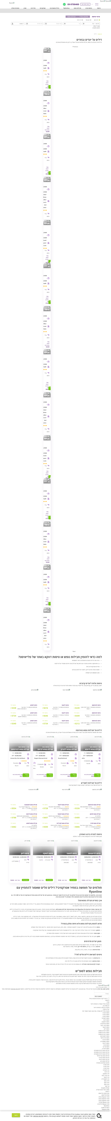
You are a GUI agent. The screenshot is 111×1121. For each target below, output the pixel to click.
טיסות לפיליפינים (105, 1023)
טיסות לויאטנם (105, 1022)
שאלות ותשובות (105, 1088)
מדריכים (33, 8)
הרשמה (107, 1000)
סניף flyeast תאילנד (104, 1102)
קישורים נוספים (105, 1107)
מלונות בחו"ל (83, 17)
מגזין (25, 8)
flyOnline (66, 8)
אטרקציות (42, 8)
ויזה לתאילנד (106, 1070)
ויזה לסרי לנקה (105, 1075)
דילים (95, 34)
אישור (15, 1115)
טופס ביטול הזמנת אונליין (102, 1090)
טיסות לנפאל (106, 1027)
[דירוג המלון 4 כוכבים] (65, 816)
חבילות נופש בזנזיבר (104, 1057)
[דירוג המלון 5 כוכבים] (65, 825)
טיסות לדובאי (106, 1043)
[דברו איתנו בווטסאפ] (64, 4)
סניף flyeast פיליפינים (103, 1104)
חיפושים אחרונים (96, 4)
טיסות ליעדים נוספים (104, 1031)
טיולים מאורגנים (54, 8)
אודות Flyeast (105, 1109)
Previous (75, 47)
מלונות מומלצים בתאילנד (102, 1063)
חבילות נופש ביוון (104, 1061)
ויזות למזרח (106, 1065)
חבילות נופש (77, 8)
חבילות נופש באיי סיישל (103, 1056)
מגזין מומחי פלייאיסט (103, 1093)
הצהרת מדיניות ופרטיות (103, 1111)
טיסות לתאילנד (105, 1018)
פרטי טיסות (96, 17)
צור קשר (107, 1086)
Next (74, 651)
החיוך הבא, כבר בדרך (101, 987)
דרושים (107, 1091)
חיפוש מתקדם (96, 28)
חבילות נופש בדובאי (104, 1059)
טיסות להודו (106, 1020)
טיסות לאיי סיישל (105, 1038)
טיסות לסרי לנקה (105, 1025)
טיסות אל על (106, 1047)
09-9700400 (73, 4)
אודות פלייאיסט (105, 1095)
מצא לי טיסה (96, 26)
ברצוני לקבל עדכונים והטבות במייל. (98, 998)
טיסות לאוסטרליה (104, 1041)
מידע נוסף (106, 1081)
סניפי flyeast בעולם (104, 1097)
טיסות (99, 8)
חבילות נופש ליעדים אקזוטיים (101, 1050)
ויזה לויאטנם (106, 1074)
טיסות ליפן (106, 1029)
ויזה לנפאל (106, 1077)
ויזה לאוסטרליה (105, 1079)
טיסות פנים (89, 8)
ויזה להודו (106, 1072)
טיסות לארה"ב (105, 1048)
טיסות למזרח (106, 1013)
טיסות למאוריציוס (104, 1036)
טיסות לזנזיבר (105, 1040)
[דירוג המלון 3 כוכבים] (97, 806)
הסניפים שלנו (15, 8)
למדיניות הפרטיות (38, 1116)
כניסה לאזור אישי (85, 4)
